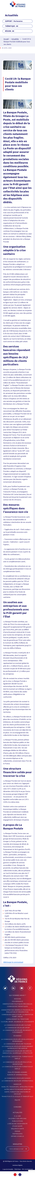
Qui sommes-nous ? (17, 995)
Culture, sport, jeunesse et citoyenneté (17, 1021)
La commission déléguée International (17, 1081)
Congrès (17, 1107)
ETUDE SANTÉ (17, 1126)
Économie (17, 1035)
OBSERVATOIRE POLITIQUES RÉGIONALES (17, 1004)
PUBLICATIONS (17, 1121)
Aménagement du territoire (17, 1019)
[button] (4, 4)
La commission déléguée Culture (17, 1025)
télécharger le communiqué (13, 962)
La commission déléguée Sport (17, 1027)
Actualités (15, 39)
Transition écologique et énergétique (17, 1096)
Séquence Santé (17, 1128)
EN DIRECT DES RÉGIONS (17, 1118)
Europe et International (17, 1074)
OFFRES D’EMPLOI (17, 1136)
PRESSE (17, 1131)
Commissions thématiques (17, 1006)
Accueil (6, 39)
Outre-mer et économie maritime (17, 1089)
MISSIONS (17, 999)
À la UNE (17, 1116)
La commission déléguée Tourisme (17, 1044)
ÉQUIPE (17, 1100)
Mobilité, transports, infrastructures (17, 1086)
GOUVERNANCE (17, 1001)
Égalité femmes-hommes (17, 1072)
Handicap (17, 1084)
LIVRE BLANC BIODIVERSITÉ (17, 1123)
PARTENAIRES (17, 1133)
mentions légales (18, 1165)
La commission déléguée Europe (17, 1078)
